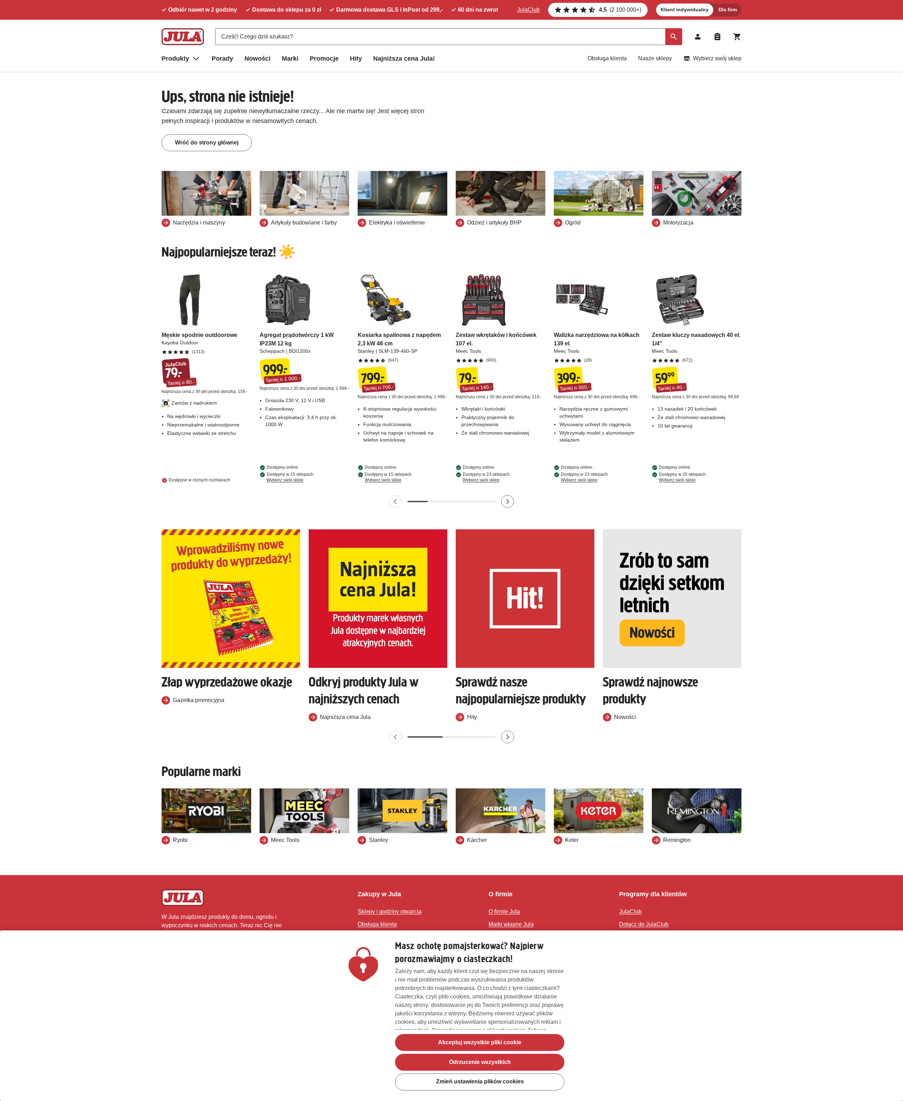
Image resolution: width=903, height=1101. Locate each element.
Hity (356, 58)
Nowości (257, 58)
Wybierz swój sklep (717, 58)
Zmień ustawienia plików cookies (480, 1082)
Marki (290, 58)
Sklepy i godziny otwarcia (390, 912)
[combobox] (448, 36)
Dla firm (728, 9)
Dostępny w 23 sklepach (486, 477)
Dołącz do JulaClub (643, 924)
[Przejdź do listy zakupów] (717, 36)
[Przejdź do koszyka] (737, 36)
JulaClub (528, 10)
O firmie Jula (504, 912)
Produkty (175, 58)
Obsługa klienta (607, 58)
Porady (222, 58)
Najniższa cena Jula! (404, 58)
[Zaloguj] (697, 36)
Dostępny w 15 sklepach (388, 477)
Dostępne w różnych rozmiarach (199, 480)
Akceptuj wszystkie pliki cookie (479, 1042)
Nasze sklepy (655, 58)
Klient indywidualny (685, 9)
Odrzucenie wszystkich (480, 1062)
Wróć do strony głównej (206, 143)
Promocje (324, 58)
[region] (451, 1015)
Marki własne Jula (511, 924)
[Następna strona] (507, 501)
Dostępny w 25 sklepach (290, 477)
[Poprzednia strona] (395, 501)
